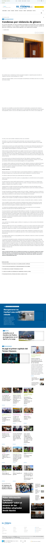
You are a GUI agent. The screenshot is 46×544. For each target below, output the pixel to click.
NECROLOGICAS (4, 533)
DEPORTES (16, 10)
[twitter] (39, 1)
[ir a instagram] (23, 542)
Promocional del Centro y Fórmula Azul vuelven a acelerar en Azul (35, 379)
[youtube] (41, 1)
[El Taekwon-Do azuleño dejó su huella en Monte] (24, 488)
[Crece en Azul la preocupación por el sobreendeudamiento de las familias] (37, 349)
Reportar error (38, 530)
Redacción (37, 527)
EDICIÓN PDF (25, 531)
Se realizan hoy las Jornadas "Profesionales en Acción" (13, 268)
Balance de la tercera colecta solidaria (27, 418)
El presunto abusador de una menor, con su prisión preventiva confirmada (16, 263)
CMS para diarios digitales (36, 541)
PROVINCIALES (26, 530)
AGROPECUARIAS (29, 10)
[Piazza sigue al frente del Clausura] (6, 468)
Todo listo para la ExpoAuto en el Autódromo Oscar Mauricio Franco (37, 486)
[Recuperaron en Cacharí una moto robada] (30, 316)
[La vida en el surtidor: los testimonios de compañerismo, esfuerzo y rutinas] (17, 410)
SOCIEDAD (12, 10)
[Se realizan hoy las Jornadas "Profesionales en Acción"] (6, 410)
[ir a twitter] (23, 541)
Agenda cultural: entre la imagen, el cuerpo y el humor (37, 491)
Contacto (37, 531)
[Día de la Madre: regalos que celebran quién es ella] (6, 449)
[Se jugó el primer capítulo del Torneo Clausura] (16, 358)
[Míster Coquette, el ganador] (17, 468)
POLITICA (34, 10)
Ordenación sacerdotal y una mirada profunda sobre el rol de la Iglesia (37, 497)
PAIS (2, 531)
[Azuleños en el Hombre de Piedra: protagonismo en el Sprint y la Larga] (30, 336)
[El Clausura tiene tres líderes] (28, 449)
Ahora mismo (4, 10)
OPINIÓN (24, 10)
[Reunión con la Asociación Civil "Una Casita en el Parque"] (6, 428)
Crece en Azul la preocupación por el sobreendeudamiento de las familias (16, 266)
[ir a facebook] (21, 541)
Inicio (3, 527)
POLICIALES (21, 10)
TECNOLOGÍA (15, 531)
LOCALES (9, 10)
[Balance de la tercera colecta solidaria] (28, 410)
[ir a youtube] (25, 541)
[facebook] (38, 1)
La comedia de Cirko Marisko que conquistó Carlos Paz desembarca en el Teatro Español (6, 398)
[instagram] (43, 1)
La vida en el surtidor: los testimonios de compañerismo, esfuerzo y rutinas (17, 271)
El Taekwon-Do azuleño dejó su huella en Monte (7, 487)
